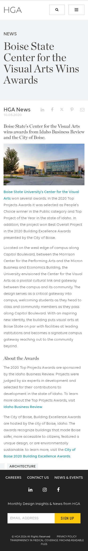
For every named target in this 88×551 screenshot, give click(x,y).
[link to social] (30, 490)
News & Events (68, 478)
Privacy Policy (67, 537)
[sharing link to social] (42, 109)
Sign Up (67, 518)
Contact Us (38, 478)
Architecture (22, 466)
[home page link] (13, 11)
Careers (13, 478)
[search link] (57, 10)
